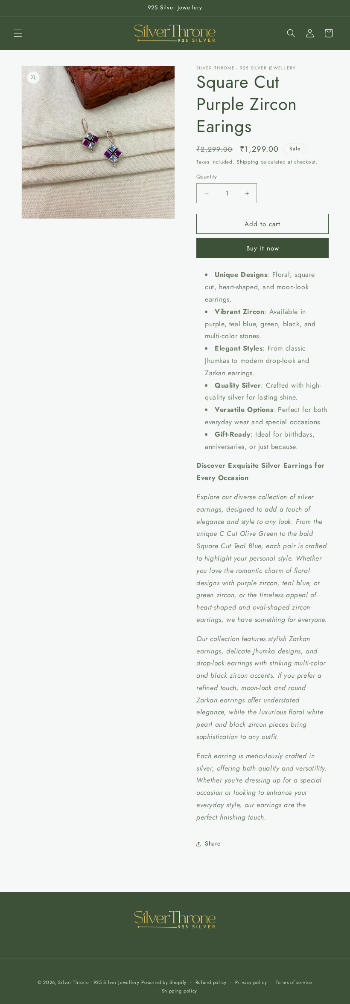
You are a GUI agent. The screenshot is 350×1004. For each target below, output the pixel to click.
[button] (18, 33)
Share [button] (213, 843)
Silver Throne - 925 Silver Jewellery (98, 982)
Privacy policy (251, 982)
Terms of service (294, 982)
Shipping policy (180, 990)
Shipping (247, 162)
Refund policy (211, 982)
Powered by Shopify (164, 982)
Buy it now (262, 248)
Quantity (206, 177)
